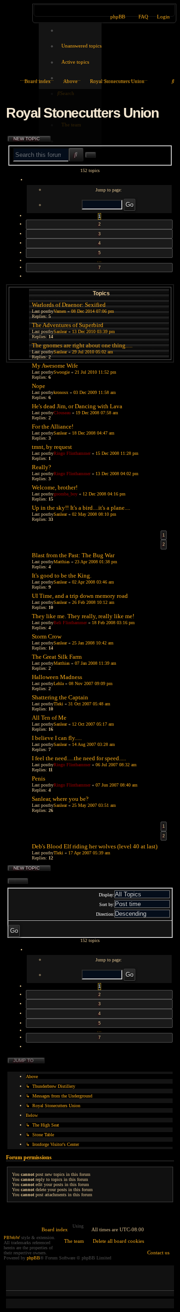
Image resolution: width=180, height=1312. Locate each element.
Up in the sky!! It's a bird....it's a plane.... (81, 507)
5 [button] (99, 252)
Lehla (59, 683)
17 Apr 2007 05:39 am (89, 852)
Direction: (105, 914)
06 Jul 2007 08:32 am (116, 764)
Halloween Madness (57, 677)
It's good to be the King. (61, 575)
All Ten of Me (49, 717)
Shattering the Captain (60, 697)
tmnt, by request (52, 446)
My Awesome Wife (55, 365)
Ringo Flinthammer (72, 453)
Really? (41, 467)
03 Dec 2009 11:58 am (94, 392)
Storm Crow (46, 636)
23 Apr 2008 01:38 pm (96, 561)
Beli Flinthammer (70, 622)
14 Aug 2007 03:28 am (93, 744)
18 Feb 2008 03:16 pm (113, 622)
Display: (106, 894)
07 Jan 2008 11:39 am (95, 663)
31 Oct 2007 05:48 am (89, 703)
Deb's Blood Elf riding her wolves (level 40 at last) (94, 846)
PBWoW (12, 1237)
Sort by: (106, 904)
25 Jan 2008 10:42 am (93, 642)
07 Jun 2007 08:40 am (117, 784)
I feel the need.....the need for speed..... (79, 758)
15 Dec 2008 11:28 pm (117, 453)
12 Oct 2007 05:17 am (93, 724)
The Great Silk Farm (57, 656)
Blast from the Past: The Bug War (73, 555)
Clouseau (62, 412)
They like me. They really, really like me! (83, 616)
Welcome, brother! (55, 487)
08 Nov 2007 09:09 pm (91, 683)
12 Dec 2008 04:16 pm (104, 493)
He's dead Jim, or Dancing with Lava (77, 406)
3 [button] (99, 234)
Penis (38, 778)
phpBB (33, 1257)
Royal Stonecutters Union (82, 112)
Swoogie (62, 372)
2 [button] (99, 224)
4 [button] (99, 243)
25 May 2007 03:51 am (94, 805)
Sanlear (60, 432)
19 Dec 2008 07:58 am (97, 412)
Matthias (62, 561)
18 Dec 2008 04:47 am (93, 432)
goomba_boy (66, 493)
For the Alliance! (52, 426)
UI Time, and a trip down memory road (80, 595)
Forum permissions (29, 1158)
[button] (99, 180)
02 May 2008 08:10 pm (94, 514)
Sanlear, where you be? (60, 798)
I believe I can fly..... (57, 737)
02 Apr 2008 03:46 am (93, 581)
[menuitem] (79, 45)
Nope (38, 385)
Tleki (58, 703)
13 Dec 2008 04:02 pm (117, 473)
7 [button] (99, 267)
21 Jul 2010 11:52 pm (95, 372)
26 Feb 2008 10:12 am (93, 602)
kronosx (61, 392)
